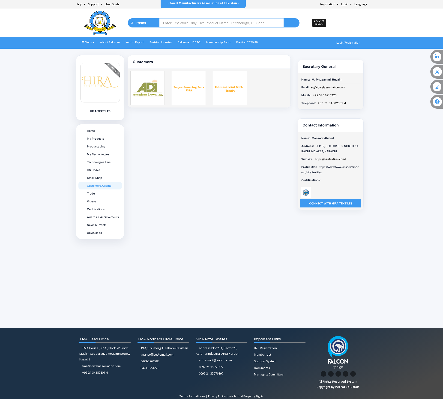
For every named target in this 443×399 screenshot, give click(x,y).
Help (79, 4)
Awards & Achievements (103, 217)
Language (360, 4)
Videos (91, 201)
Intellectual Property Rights (246, 396)
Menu (88, 42)
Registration (327, 4)
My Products (95, 138)
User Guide (112, 4)
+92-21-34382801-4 (332, 103)
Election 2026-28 (247, 42)
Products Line (96, 146)
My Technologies (98, 154)
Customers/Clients (99, 185)
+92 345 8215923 (325, 95)
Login (344, 4)
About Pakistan (110, 42)
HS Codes (93, 170)
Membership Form (218, 42)
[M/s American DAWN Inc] (147, 88)
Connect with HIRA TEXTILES (330, 203)
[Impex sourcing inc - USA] (189, 88)
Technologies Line (99, 162)
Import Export (135, 42)
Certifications (96, 209)
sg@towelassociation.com (328, 87)
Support (93, 4)
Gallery (182, 42)
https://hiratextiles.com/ (330, 159)
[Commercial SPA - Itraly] (230, 88)
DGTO (196, 42)
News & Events (96, 225)
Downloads (94, 232)
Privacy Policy (217, 396)
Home (91, 130)
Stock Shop (94, 178)
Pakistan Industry (161, 42)
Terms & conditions (192, 396)
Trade (91, 193)
